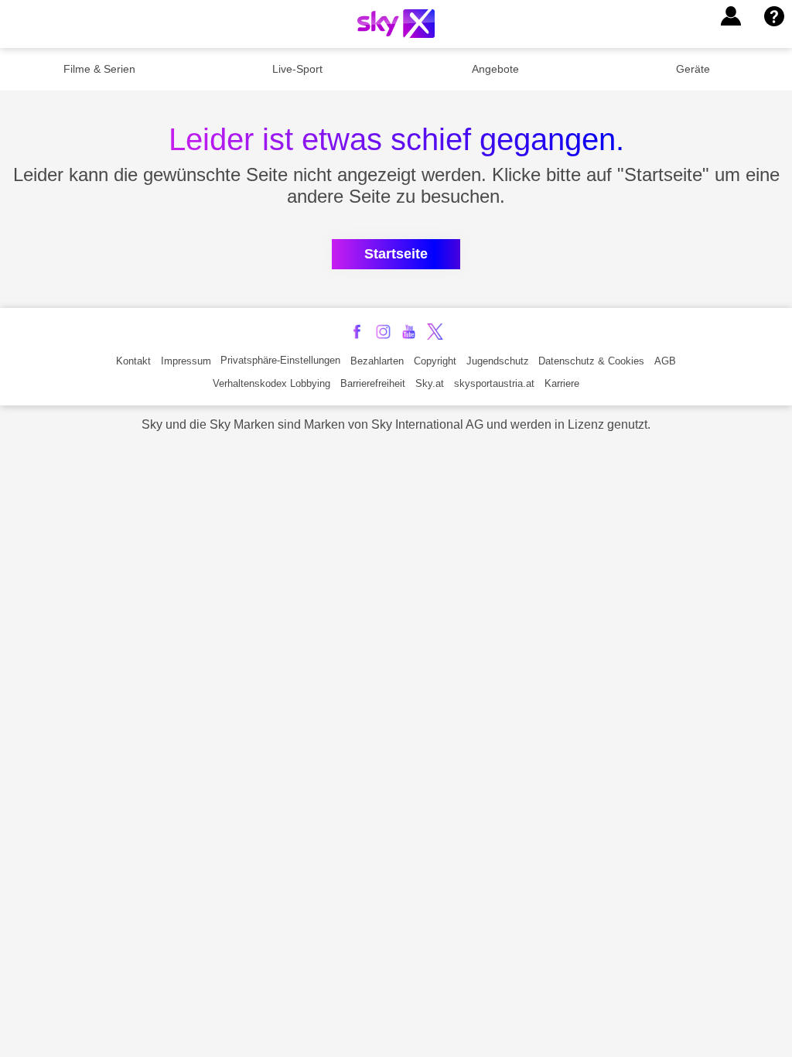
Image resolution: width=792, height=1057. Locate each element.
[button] (731, 16)
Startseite (396, 254)
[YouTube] (409, 331)
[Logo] (396, 23)
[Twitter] (435, 331)
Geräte (693, 69)
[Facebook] (357, 331)
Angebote (495, 69)
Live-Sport (297, 69)
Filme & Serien (99, 69)
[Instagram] (383, 331)
